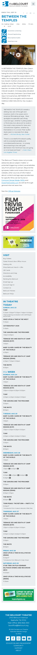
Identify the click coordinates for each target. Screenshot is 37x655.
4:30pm (6, 361)
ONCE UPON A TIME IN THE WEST (15, 319)
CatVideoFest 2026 (11, 326)
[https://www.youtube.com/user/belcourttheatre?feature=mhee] (24, 638)
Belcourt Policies (9, 290)
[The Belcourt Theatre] (15, 4)
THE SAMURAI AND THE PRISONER (16, 332)
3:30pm (5, 403)
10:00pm (29, 312)
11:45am (5, 328)
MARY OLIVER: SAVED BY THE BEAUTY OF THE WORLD (17, 349)
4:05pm (6, 352)
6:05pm (5, 367)
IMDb (22, 180)
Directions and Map (10, 273)
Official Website (14, 191)
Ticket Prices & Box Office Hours (14, 261)
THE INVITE (7, 365)
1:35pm (5, 390)
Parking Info (7, 264)
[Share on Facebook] (23, 13)
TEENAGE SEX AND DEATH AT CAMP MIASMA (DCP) (16, 340)
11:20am (6, 312)
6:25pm (16, 390)
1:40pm (5, 343)
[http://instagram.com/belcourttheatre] (18, 638)
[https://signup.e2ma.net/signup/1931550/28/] (29, 638)
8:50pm (6, 410)
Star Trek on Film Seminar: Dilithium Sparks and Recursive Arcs (16, 568)
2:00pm (6, 397)
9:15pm (11, 493)
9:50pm (23, 397)
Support (18, 648)
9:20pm (23, 436)
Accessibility (7, 276)
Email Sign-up (8, 282)
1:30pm (5, 335)
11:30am (6, 322)
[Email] (30, 13)
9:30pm (17, 361)
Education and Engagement (18, 643)
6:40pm (17, 397)
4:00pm (11, 390)
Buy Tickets (7, 258)
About (18, 650)
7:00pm (11, 361)
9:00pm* (6, 506)
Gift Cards (6, 270)
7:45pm (23, 312)
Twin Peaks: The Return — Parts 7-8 (18, 503)
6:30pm (5, 493)
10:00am (6, 572)
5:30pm (17, 312)
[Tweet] (26, 13)
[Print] (33, 13)
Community (18, 646)
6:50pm (5, 499)
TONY (5, 310)
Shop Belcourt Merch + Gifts (13, 267)
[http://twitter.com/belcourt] (8, 638)
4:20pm (11, 397)
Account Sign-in (8, 285)
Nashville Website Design (18, 631)
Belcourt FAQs (8, 293)
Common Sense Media (11, 180)
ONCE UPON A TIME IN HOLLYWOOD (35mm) (17, 554)
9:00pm (22, 390)
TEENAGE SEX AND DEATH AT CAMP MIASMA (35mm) (16, 357)
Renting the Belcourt (10, 279)
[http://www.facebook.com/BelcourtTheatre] (13, 638)
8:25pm (11, 335)
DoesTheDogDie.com (10, 183)
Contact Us (7, 288)
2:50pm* (12, 312)
